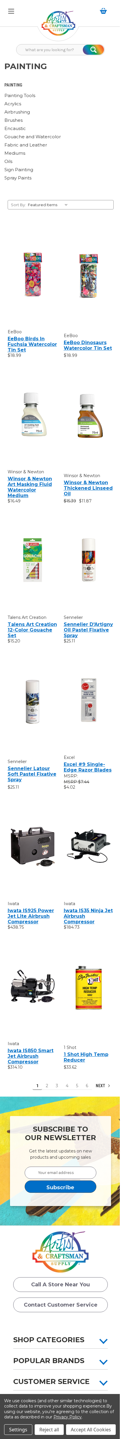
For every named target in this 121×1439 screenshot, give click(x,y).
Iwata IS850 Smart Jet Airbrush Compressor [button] (30, 1056)
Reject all (49, 1429)
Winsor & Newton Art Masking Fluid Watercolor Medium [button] (30, 487)
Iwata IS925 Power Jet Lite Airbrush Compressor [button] (31, 916)
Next (101, 1085)
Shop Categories (48, 1339)
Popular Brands (48, 1360)
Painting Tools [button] (19, 95)
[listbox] (49, 204)
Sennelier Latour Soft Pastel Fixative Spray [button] (32, 774)
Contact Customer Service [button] (61, 1305)
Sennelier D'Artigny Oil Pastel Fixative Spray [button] (88, 630)
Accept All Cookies (91, 1429)
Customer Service (51, 1381)
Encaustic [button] (15, 128)
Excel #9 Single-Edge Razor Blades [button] (88, 767)
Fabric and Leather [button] (25, 145)
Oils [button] (8, 161)
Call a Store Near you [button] (60, 1284)
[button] (58, 26)
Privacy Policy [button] (67, 1417)
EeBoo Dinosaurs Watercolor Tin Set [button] (88, 345)
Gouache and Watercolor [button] (32, 136)
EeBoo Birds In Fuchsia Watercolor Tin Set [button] (32, 344)
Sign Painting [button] (18, 169)
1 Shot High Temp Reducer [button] (86, 1057)
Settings (18, 1429)
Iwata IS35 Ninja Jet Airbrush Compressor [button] (88, 916)
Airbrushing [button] (17, 112)
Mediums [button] (14, 153)
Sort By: (18, 204)
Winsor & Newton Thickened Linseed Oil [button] (88, 488)
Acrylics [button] (12, 103)
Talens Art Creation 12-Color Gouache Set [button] (32, 630)
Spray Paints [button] (17, 178)
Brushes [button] (13, 120)
